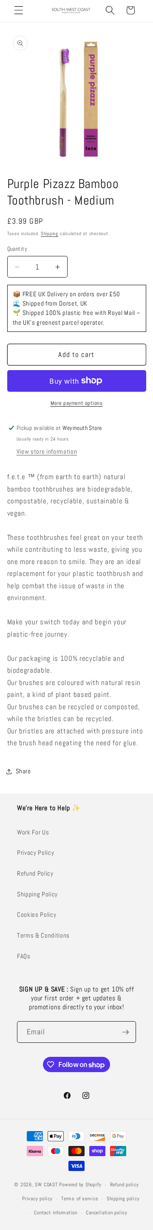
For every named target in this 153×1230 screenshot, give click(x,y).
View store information (47, 451)
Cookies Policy (36, 914)
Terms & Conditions (43, 935)
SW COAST (46, 1185)
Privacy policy (37, 1198)
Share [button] (23, 771)
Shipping (49, 233)
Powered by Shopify (80, 1185)
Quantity (17, 249)
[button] (18, 10)
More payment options (77, 403)
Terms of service (79, 1198)
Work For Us (33, 832)
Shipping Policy (37, 894)
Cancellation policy (107, 1212)
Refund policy (124, 1184)
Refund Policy (35, 873)
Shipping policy (123, 1198)
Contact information (55, 1212)
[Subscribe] (125, 1032)
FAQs (24, 956)
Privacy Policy (35, 852)
